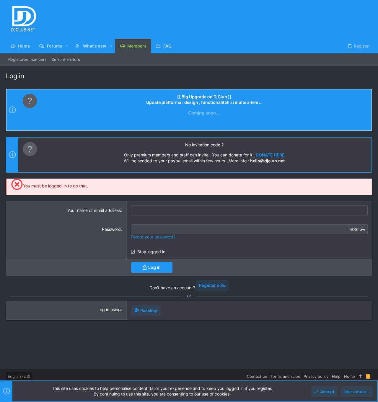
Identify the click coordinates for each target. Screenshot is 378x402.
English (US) (19, 376)
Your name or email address (94, 210)
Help (336, 376)
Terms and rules (285, 376)
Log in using (109, 309)
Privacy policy (316, 376)
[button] (67, 46)
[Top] (360, 376)
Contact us (257, 376)
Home (349, 376)
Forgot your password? (153, 236)
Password (111, 229)
